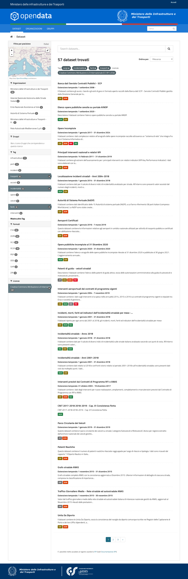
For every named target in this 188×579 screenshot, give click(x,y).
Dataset (16, 28)
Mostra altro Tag (17, 218)
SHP (60, 482)
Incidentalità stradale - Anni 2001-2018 (78, 357)
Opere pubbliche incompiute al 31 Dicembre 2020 (83, 244)
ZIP (60, 280)
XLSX (60, 119)
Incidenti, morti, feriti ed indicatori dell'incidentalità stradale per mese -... (95, 313)
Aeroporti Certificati (68, 220)
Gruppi (50, 28)
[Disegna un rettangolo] (47, 50)
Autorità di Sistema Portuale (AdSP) (76, 200)
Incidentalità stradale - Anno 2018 (75, 333)
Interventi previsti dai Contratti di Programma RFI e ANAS (87, 381)
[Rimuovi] (68, 68)
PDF (70, 143)
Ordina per (143, 59)
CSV (60, 98)
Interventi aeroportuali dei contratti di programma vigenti (87, 289)
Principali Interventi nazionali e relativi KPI (79, 152)
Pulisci (46, 43)
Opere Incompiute (67, 128)
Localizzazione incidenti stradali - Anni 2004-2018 (83, 176)
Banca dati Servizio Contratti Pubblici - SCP (80, 83)
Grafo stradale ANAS (68, 467)
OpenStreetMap (22, 78)
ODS (70, 304)
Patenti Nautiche (66, 447)
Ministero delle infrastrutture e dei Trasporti (37, 4)
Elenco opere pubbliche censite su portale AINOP (83, 107)
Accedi (173, 2)
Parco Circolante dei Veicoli (71, 423)
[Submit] (174, 28)
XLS (76, 143)
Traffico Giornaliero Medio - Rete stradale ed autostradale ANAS (91, 491)
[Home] (11, 37)
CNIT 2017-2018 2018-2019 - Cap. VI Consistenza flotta (87, 405)
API (95, 551)
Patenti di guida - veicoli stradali (74, 268)
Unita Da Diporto (66, 515)
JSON (65, 98)
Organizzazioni (34, 28)
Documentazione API (108, 551)
